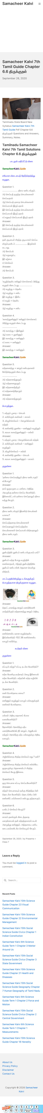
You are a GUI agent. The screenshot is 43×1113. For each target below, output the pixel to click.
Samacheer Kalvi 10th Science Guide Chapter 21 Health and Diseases (18, 973)
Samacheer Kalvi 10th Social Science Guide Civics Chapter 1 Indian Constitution (19, 932)
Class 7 (5, 842)
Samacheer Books (28, 1110)
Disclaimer (8, 1070)
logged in (21, 863)
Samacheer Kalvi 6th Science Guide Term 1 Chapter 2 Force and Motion (20, 1001)
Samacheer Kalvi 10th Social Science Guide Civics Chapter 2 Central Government (19, 1014)
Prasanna (30, 839)
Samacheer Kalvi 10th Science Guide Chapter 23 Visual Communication (18, 904)
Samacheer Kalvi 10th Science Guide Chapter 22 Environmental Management (20, 918)
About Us (7, 1062)
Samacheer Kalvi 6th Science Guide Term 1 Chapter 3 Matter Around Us (18, 946)
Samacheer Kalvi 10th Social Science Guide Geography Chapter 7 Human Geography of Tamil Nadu (21, 987)
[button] (21, 1109)
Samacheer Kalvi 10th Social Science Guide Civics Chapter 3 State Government (19, 959)
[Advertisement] (21, 29)
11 (16, 1110)
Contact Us (8, 1073)
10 (11, 1110)
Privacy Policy (10, 1066)
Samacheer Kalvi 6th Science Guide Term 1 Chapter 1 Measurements (18, 1028)
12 (21, 1110)
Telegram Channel (36, 1110)
